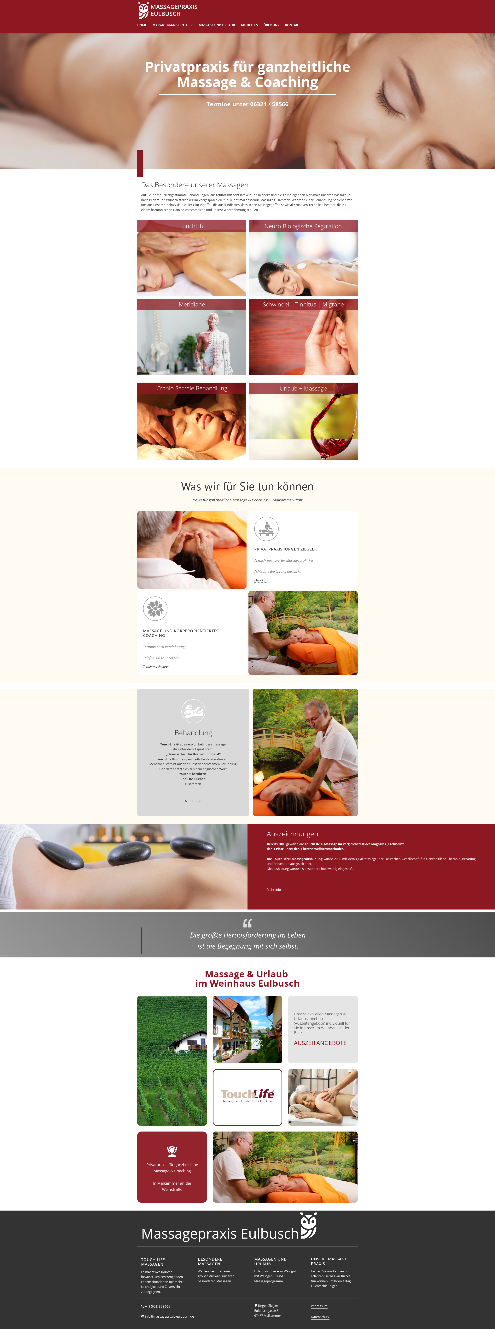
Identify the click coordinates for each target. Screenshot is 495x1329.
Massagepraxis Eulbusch (220, 1233)
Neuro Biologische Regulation (303, 226)
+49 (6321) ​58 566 (157, 1306)
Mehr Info (260, 580)
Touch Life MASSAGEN (153, 1262)
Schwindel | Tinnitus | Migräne (303, 304)
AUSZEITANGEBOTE (320, 1043)
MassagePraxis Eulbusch (174, 10)
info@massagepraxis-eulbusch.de (169, 1316)
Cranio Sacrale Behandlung (191, 388)
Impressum (319, 1306)
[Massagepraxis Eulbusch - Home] (143, 10)
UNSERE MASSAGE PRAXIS (329, 1261)
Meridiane (192, 304)
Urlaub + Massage (303, 388)
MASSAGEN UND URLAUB (270, 1261)
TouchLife (192, 226)
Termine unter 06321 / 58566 (247, 104)
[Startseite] (309, 1226)
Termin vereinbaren (156, 666)
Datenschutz (320, 1317)
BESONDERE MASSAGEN (210, 1261)
